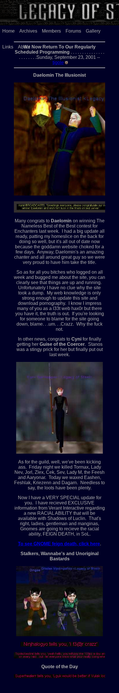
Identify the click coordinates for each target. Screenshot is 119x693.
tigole (58, 62)
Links (7, 46)
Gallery (93, 31)
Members (51, 31)
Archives (28, 31)
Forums (73, 31)
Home (8, 31)
